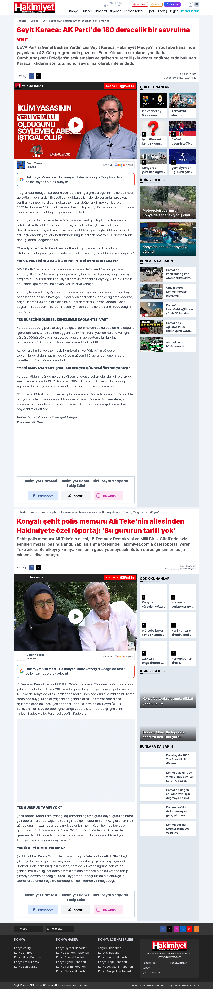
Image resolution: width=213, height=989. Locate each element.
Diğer (174, 11)
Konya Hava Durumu (27, 957)
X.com (78, 495)
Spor (151, 11)
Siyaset (115, 11)
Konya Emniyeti (24, 953)
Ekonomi (101, 11)
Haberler (22, 20)
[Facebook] (163, 929)
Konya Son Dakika (25, 967)
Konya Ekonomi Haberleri (72, 953)
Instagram (111, 495)
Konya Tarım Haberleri (71, 967)
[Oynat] (75, 124)
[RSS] (196, 929)
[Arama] (191, 4)
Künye (146, 967)
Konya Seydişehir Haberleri (115, 967)
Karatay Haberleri (109, 953)
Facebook (45, 495)
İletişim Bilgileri (178, 963)
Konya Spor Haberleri (70, 957)
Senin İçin (174, 4)
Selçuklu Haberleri (109, 948)
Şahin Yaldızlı (35, 656)
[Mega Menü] (196, 4)
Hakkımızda (149, 963)
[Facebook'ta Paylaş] (31, 76)
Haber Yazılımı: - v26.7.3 (165, 985)
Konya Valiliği (22, 948)
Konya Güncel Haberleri (71, 971)
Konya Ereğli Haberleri (112, 962)
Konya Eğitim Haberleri (71, 962)
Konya (73, 11)
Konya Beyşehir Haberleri (114, 971)
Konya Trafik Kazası (26, 962)
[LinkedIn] (183, 929)
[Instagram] (176, 929)
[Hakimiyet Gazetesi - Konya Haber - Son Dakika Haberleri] (169, 946)
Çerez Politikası (151, 972)
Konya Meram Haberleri (113, 957)
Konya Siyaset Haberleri (71, 948)
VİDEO (158, 4)
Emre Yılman (35, 165)
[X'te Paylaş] (38, 76)
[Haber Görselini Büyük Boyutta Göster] (76, 760)
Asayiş (162, 11)
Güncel (86, 11)
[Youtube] (189, 929)
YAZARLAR (142, 4)
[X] (169, 929)
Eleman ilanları (134, 11)
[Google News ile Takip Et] (124, 164)
